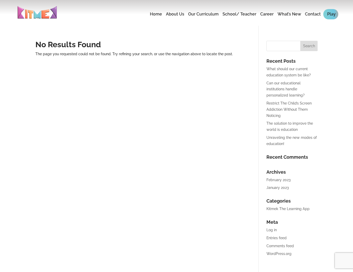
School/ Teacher (239, 14)
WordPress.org (278, 254)
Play (331, 14)
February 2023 (278, 180)
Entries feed (276, 238)
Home (156, 14)
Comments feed (280, 246)
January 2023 (277, 188)
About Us (175, 14)
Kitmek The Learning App (288, 209)
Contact (313, 14)
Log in (271, 230)
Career (267, 14)
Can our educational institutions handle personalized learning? (285, 89)
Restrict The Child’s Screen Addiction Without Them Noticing (289, 109)
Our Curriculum (203, 14)
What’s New (289, 14)
